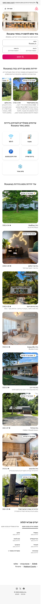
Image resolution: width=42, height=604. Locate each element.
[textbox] (29, 50)
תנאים (17, 594)
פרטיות (23, 594)
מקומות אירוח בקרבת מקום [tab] (30, 526)
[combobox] (20, 43)
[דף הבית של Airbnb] (36, 8)
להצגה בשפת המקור (9, 3)
